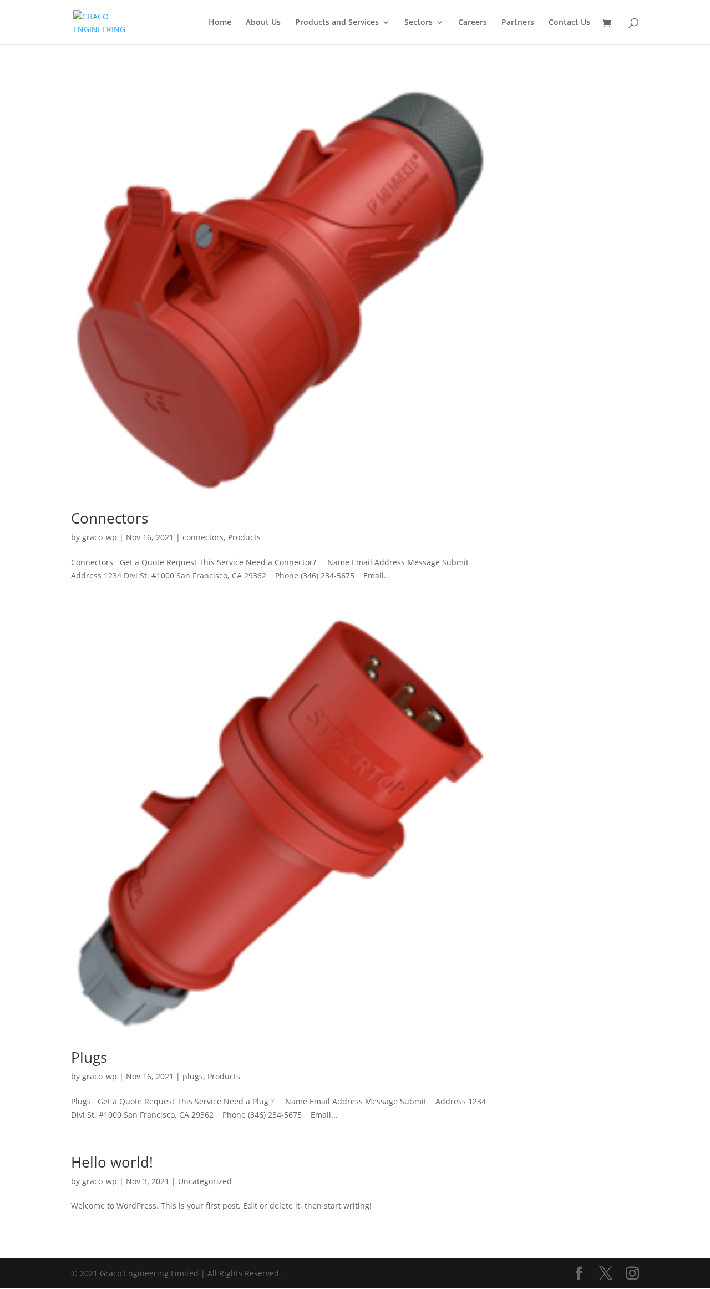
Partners (517, 22)
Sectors (418, 22)
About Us (263, 22)
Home (220, 22)
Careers (472, 22)
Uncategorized (205, 1181)
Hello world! (112, 1162)
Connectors (109, 518)
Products (244, 537)
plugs (192, 1076)
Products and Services (337, 22)
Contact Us (569, 22)
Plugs (89, 1057)
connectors (203, 537)
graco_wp (99, 537)
